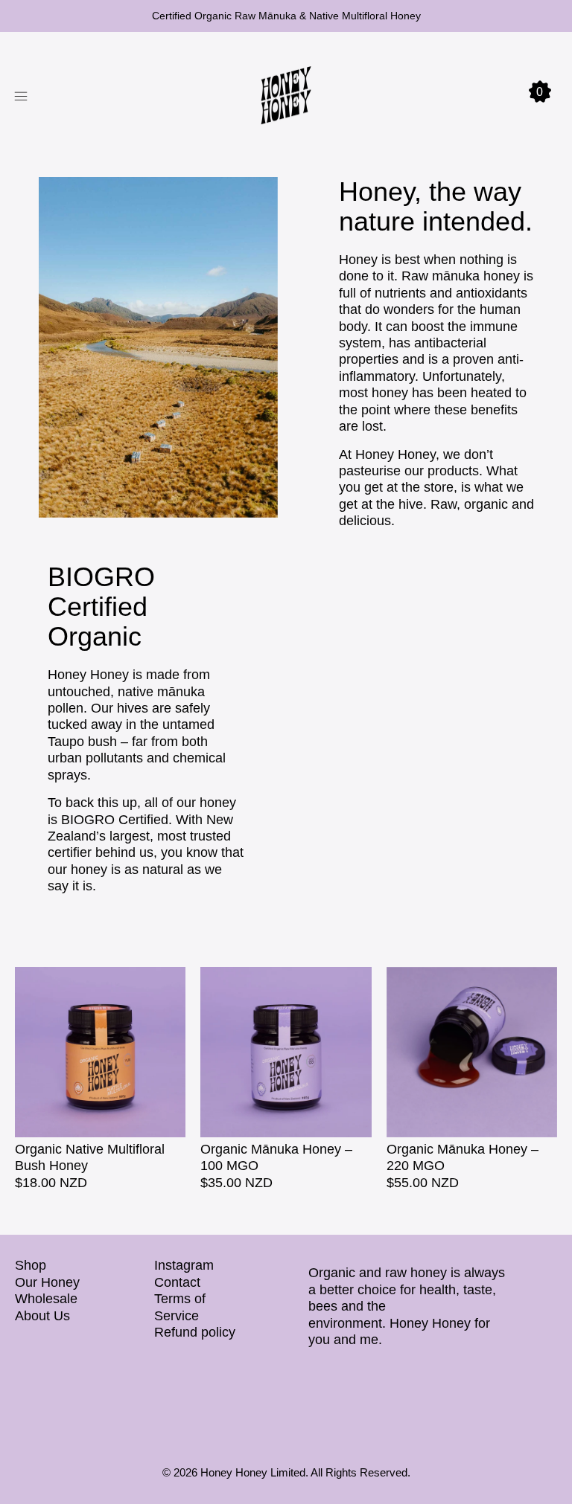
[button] (543, 96)
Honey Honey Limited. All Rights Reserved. (305, 1472)
